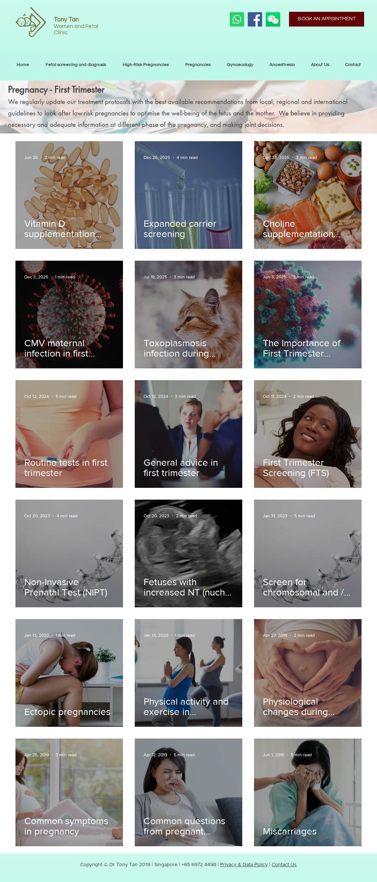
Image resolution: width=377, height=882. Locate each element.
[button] (198, 65)
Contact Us (284, 864)
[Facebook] (255, 19)
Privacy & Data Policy (244, 864)
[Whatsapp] (237, 19)
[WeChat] (273, 19)
